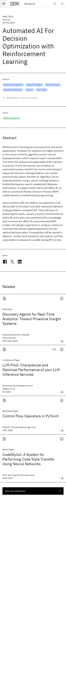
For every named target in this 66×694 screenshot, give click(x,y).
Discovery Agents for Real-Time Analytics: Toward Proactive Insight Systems (31, 319)
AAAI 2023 (7, 16)
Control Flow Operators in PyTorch (30, 416)
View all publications (15, 491)
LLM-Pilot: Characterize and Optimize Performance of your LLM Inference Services (31, 370)
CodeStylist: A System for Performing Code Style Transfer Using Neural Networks (28, 459)
